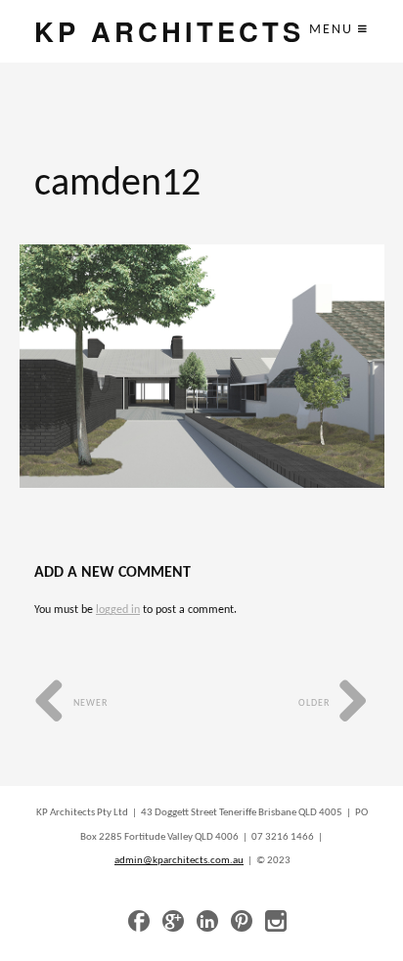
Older (315, 703)
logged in (118, 610)
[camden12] (202, 366)
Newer (89, 703)
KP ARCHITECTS (169, 31)
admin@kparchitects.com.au (179, 860)
